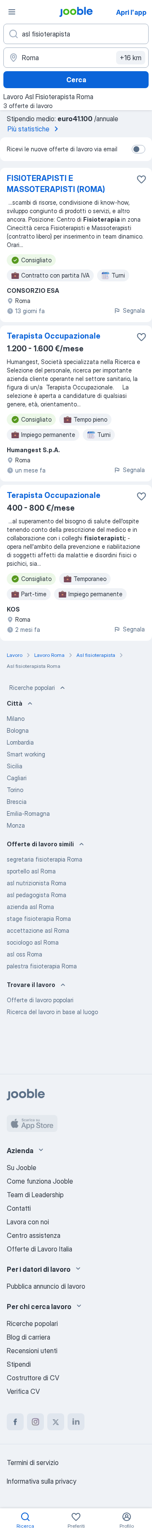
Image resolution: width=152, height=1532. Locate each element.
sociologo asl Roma (33, 942)
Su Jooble (21, 1167)
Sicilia (14, 766)
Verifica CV (23, 1391)
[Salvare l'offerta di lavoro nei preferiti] (141, 179)
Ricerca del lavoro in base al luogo (52, 1011)
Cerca (76, 79)
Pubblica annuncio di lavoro (46, 1286)
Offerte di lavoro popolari (40, 1000)
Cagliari (17, 777)
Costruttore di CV (33, 1378)
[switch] (138, 149)
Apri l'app (131, 12)
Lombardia (20, 742)
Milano (15, 718)
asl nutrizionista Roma (36, 883)
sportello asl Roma (31, 871)
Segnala (134, 310)
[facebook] (15, 1421)
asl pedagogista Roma (36, 894)
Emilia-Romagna (28, 813)
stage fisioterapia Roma (39, 918)
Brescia (17, 801)
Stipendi (19, 1364)
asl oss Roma (24, 954)
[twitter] (55, 1421)
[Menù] (11, 11)
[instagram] (35, 1421)
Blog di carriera (28, 1337)
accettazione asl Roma (38, 930)
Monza (16, 825)
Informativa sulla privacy (41, 1481)
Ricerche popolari (32, 687)
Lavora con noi (28, 1222)
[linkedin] (76, 1421)
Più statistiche (28, 129)
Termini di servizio (33, 1462)
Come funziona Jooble (40, 1181)
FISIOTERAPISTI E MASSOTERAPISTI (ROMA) (56, 184)
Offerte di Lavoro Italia (39, 1249)
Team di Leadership (35, 1194)
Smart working (26, 754)
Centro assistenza (33, 1235)
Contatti (19, 1208)
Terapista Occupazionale (53, 335)
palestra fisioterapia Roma (42, 966)
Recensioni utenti (32, 1350)
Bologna (18, 730)
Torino (15, 789)
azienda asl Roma (30, 906)
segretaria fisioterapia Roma (44, 859)
